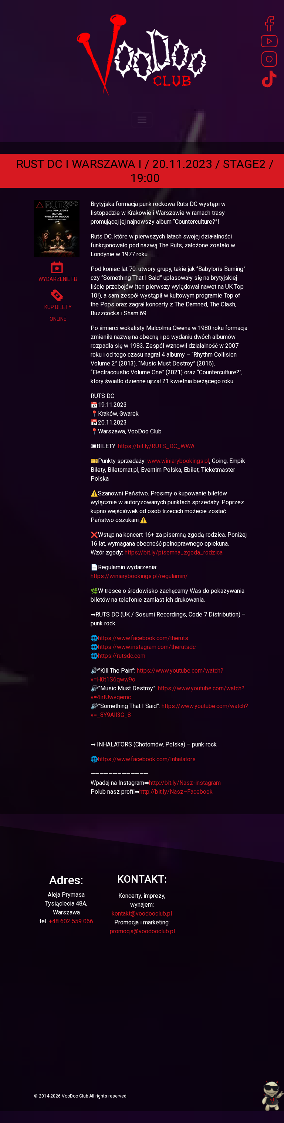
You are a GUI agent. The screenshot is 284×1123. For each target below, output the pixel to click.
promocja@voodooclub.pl (142, 931)
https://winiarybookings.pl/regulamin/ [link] (139, 576)
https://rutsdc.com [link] (121, 655)
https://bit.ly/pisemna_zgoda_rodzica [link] (174, 552)
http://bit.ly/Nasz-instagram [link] (185, 782)
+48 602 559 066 (71, 921)
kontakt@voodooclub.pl (142, 913)
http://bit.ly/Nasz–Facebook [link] (176, 791)
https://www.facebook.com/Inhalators (147, 759)
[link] (143, 638)
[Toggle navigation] (142, 120)
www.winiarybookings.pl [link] (178, 460)
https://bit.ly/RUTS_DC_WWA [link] (156, 446)
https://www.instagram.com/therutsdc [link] (147, 646)
